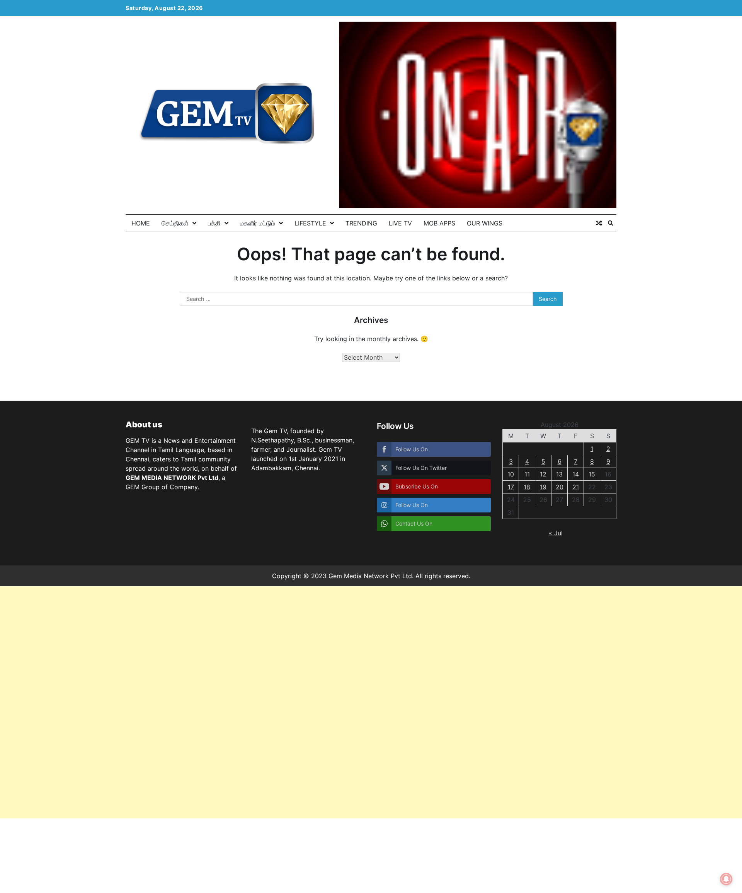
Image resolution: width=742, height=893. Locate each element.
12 (543, 474)
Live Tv (400, 223)
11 (527, 474)
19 (543, 487)
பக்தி (214, 223)
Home (140, 223)
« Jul (556, 533)
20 (559, 487)
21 (575, 487)
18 (527, 487)
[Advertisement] (232, 702)
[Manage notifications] (726, 879)
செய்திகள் (175, 223)
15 (592, 474)
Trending (361, 223)
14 (575, 474)
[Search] (610, 223)
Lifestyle (310, 223)
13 (559, 474)
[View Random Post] (599, 223)
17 (511, 487)
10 (510, 474)
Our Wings (484, 223)
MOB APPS (439, 223)
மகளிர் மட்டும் (257, 223)
